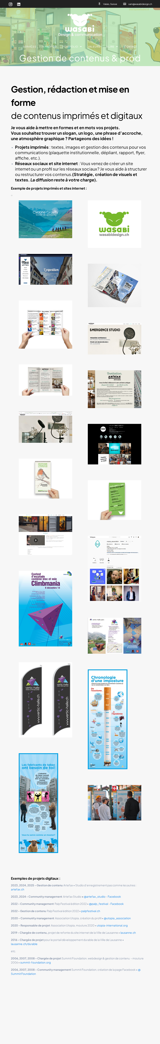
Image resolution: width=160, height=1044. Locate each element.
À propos (49, 46)
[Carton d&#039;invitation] (114, 389)
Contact (130, 46)
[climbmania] (45, 608)
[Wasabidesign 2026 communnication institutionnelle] (45, 478)
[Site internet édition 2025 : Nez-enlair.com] (45, 269)
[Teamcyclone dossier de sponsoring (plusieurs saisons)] (45, 219)
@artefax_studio (94, 896)
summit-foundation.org (35, 962)
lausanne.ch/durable (24, 944)
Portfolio (70, 46)
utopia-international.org (112, 925)
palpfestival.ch (90, 911)
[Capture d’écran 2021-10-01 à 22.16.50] (45, 699)
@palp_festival (98, 903)
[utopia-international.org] (45, 534)
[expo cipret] (114, 802)
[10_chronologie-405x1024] (107, 719)
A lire (110, 46)
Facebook (114, 896)
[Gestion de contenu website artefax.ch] (45, 427)
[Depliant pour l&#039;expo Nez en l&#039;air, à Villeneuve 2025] (114, 285)
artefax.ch (17, 889)
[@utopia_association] (114, 569)
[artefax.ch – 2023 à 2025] (114, 338)
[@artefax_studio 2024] (114, 444)
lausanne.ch (128, 932)
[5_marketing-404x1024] (38, 803)
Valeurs (94, 46)
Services (29, 46)
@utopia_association (117, 918)
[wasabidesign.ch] (114, 224)
